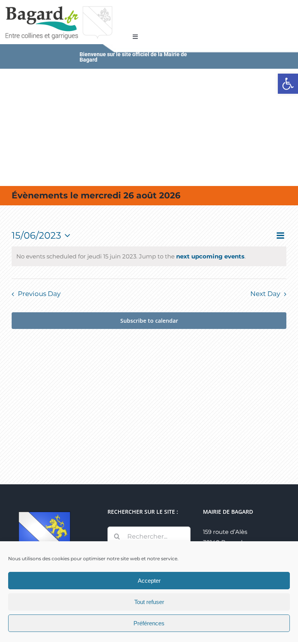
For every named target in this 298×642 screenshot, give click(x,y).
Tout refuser (149, 602)
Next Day (265, 294)
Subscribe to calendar (149, 320)
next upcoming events (210, 256)
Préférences (149, 623)
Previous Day (39, 294)
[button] (288, 84)
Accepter (149, 580)
